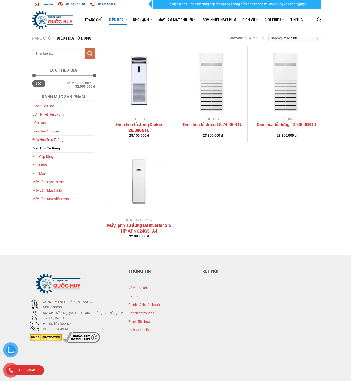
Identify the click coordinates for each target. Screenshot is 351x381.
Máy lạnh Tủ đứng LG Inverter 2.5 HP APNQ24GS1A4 (139, 228)
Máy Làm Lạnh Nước (48, 182)
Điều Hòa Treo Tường (48, 140)
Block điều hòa (139, 322)
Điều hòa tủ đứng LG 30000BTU (286, 124)
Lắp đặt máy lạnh (141, 313)
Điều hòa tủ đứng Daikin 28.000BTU (139, 127)
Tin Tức (296, 20)
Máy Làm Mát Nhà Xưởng (51, 199)
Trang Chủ (94, 20)
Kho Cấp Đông (43, 157)
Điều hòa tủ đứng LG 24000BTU (213, 124)
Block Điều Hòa (43, 106)
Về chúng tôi (137, 288)
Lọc (39, 83)
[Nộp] (90, 53)
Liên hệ (133, 296)
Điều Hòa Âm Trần (45, 131)
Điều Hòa (116, 20)
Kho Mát (38, 173)
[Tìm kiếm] (319, 20)
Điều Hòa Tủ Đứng (46, 148)
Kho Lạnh (141, 20)
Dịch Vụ (248, 20)
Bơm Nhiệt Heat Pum (219, 20)
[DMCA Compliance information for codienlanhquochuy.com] (81, 337)
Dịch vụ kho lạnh (140, 330)
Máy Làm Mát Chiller (175, 20)
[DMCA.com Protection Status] (46, 337)
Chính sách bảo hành (144, 305)
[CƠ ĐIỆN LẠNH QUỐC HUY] (54, 20)
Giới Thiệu (273, 20)
